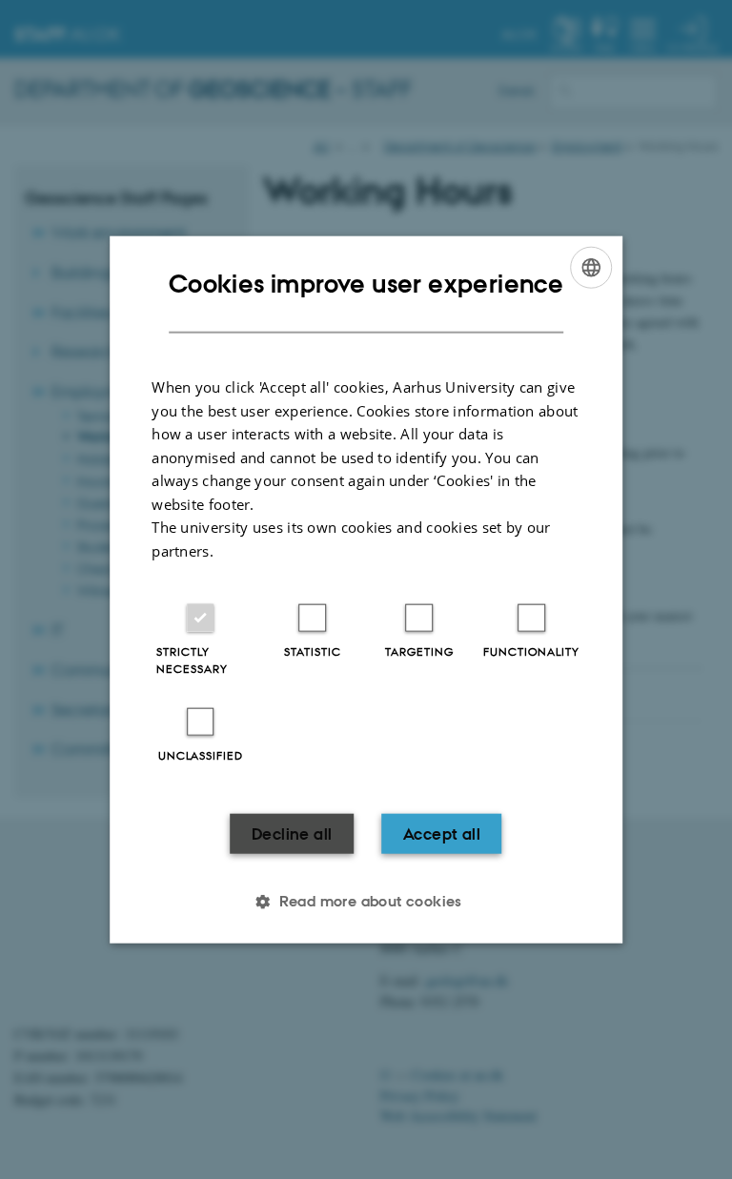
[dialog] (366, 589)
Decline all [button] (292, 834)
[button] (366, 901)
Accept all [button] (441, 834)
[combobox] (590, 266)
